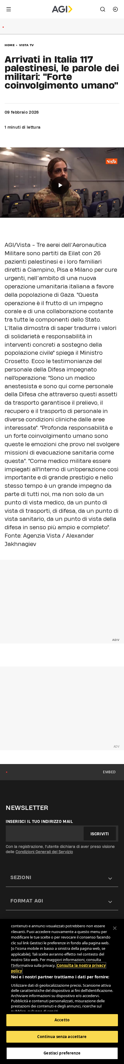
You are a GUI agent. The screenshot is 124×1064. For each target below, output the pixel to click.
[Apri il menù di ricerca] (103, 9)
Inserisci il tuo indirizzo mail (39, 821)
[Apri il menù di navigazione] (9, 9)
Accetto (62, 1019)
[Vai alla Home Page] (62, 9)
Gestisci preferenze (62, 1053)
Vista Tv (26, 45)
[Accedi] (115, 9)
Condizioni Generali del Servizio (44, 851)
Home (10, 45)
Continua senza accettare (62, 1036)
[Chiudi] (114, 928)
